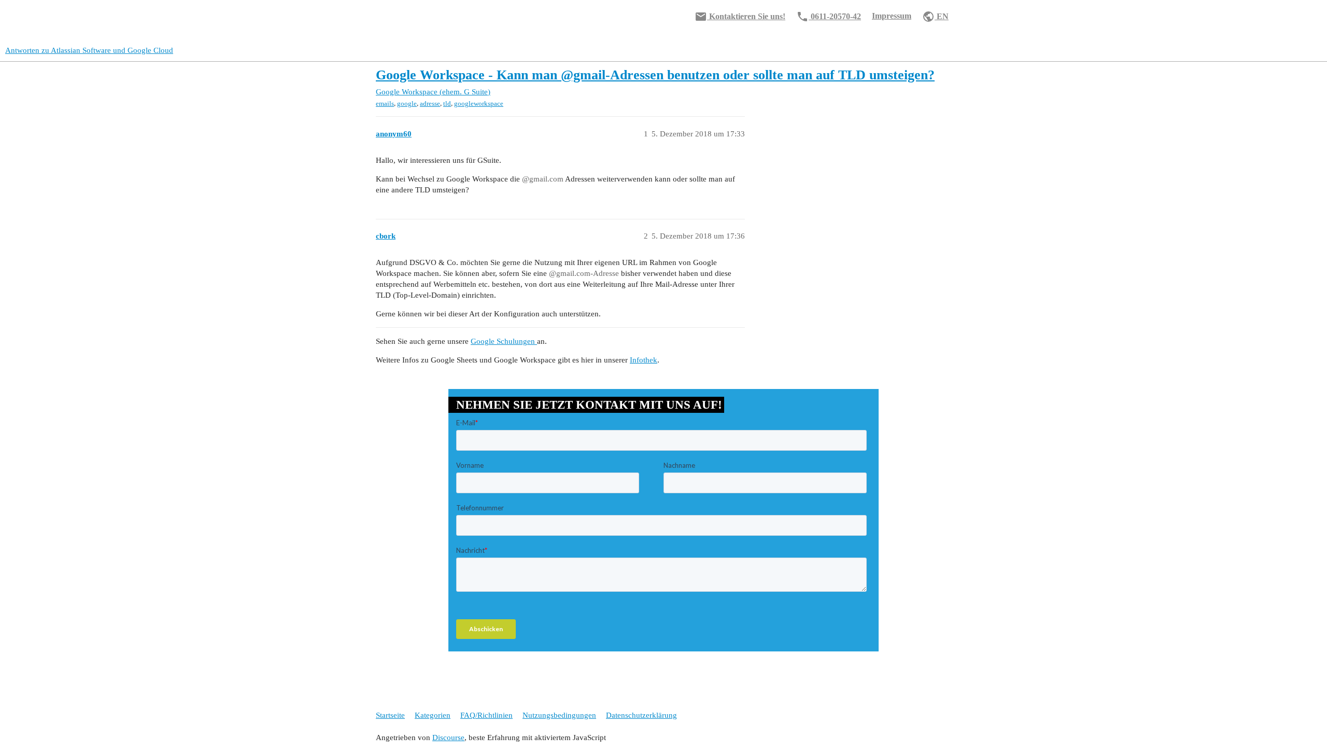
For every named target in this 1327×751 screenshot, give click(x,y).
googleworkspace (478, 103)
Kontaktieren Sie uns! (740, 16)
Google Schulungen (504, 341)
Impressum (891, 15)
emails (385, 103)
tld (447, 103)
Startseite (390, 715)
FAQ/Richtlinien (486, 715)
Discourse (448, 737)
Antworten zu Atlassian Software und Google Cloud (89, 50)
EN (935, 16)
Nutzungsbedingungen (559, 715)
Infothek (643, 360)
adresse (430, 103)
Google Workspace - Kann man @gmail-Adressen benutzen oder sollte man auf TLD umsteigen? (655, 74)
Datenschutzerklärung (641, 715)
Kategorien (432, 715)
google (407, 103)
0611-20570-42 (828, 16)
